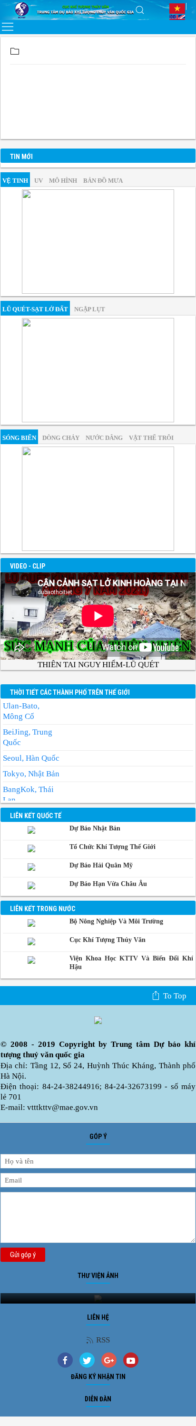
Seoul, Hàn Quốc (31, 758)
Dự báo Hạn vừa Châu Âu (108, 883)
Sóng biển (19, 437)
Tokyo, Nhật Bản (31, 773)
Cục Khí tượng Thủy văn (107, 939)
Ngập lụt (89, 309)
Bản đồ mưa (103, 180)
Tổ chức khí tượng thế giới (112, 846)
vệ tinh (15, 180)
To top (174, 995)
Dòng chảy (60, 437)
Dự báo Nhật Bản (94, 828)
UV (38, 180)
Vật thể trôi (151, 437)
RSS (103, 1339)
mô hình (63, 180)
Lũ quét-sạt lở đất (35, 309)
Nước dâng (104, 437)
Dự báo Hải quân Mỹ (101, 865)
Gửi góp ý (23, 1254)
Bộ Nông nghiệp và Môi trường (116, 921)
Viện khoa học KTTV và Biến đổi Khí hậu (131, 962)
